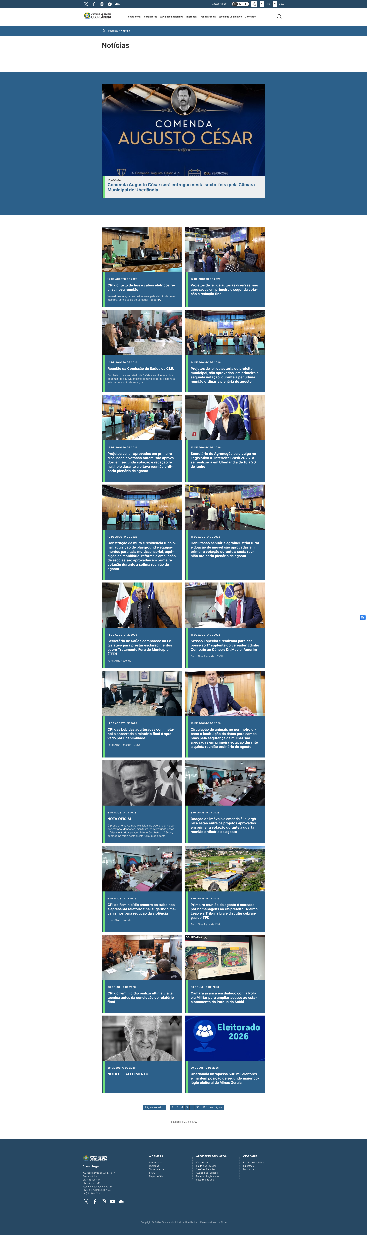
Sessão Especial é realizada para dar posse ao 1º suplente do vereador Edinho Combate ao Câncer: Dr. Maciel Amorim (225, 645)
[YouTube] (110, 4)
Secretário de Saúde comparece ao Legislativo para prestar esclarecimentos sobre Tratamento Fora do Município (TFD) (140, 647)
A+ (275, 4)
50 (197, 1107)
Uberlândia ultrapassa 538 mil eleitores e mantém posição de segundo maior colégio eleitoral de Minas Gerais (225, 1078)
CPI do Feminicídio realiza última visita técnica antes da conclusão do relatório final (141, 997)
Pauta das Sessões (206, 1165)
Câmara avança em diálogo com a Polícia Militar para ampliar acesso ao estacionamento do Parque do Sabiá (224, 997)
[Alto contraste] (245, 4)
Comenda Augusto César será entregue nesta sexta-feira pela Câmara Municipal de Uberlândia (181, 187)
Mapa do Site (156, 1176)
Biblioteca (248, 1165)
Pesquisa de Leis (205, 1179)
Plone (224, 1222)
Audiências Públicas (207, 1172)
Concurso (250, 16)
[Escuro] (240, 4)
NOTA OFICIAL (120, 819)
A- (262, 4)
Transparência (207, 16)
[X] (86, 4)
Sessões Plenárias (205, 1169)
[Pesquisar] (279, 17)
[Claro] (235, 4)
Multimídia (248, 1169)
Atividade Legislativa (171, 16)
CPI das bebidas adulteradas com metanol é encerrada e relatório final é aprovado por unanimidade (141, 733)
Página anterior (154, 1107)
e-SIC (152, 1172)
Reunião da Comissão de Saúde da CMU (141, 368)
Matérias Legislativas (207, 1176)
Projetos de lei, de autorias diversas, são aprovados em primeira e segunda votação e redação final (224, 289)
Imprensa (191, 16)
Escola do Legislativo (230, 16)
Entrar (281, 4)
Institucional (134, 16)
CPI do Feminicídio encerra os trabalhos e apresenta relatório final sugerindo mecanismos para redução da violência (142, 909)
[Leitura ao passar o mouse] (254, 4)
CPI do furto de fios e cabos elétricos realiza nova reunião (141, 287)
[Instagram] (102, 4)
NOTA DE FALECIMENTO (128, 1074)
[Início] (97, 16)
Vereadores (150, 16)
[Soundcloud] (117, 4)
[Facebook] (94, 4)
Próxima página (212, 1107)
